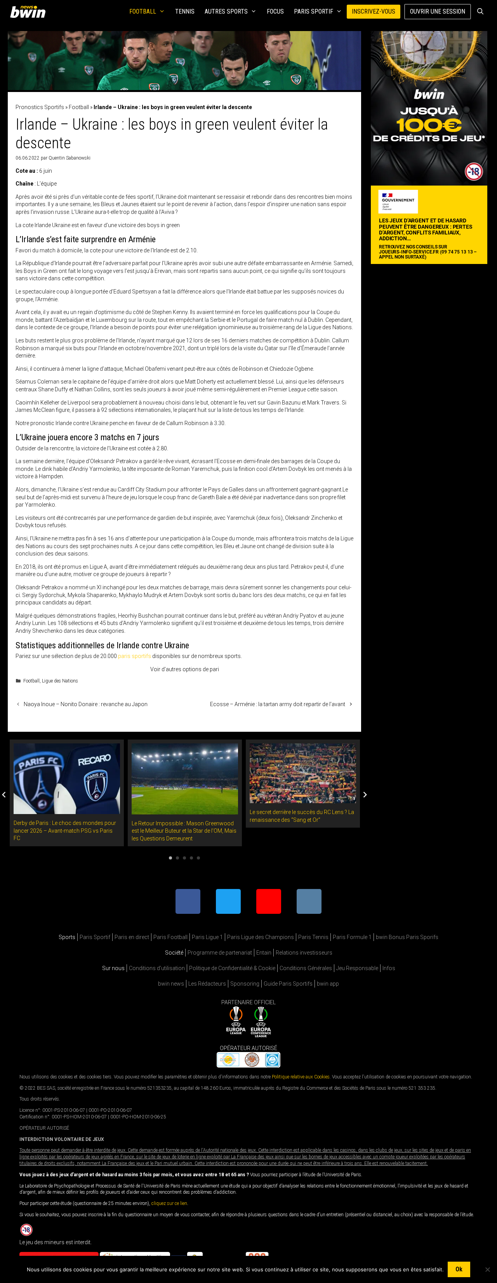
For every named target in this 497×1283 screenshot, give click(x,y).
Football (142, 11)
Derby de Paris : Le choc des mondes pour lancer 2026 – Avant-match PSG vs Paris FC (65, 830)
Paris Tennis (313, 937)
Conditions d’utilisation (157, 968)
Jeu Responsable (357, 968)
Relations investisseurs (304, 953)
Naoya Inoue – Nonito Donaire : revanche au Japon (86, 704)
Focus (275, 11)
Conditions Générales (306, 968)
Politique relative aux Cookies (301, 1077)
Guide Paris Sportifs (288, 984)
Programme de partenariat (220, 953)
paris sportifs (134, 656)
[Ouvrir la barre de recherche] (480, 11)
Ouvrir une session (437, 11)
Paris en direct (132, 937)
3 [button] (184, 857)
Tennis (185, 11)
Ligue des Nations (60, 681)
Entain (263, 953)
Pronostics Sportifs (40, 107)
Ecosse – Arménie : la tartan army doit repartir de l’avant (277, 704)
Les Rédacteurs (207, 984)
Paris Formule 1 (352, 937)
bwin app (328, 984)
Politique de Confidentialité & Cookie (232, 968)
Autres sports (226, 11)
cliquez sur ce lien (169, 1203)
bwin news (171, 984)
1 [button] (170, 857)
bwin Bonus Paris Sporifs (407, 937)
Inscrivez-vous (373, 11)
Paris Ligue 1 (207, 937)
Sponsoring (244, 984)
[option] (67, 793)
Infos (388, 968)
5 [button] (198, 857)
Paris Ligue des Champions (260, 937)
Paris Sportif (313, 11)
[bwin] (29, 11)
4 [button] (191, 857)
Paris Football (170, 937)
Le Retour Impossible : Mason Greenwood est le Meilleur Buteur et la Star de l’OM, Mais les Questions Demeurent (184, 831)
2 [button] (177, 857)
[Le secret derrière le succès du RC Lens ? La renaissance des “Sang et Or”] (303, 799)
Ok (458, 1269)
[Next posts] (365, 794)
